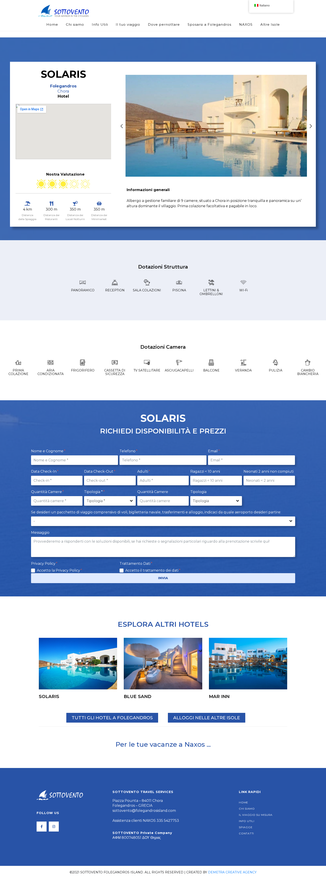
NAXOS (246, 24)
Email (213, 451)
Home (52, 24)
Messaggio (40, 532)
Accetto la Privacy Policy (59, 570)
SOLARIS (49, 696)
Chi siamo (75, 24)
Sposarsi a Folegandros (209, 24)
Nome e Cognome (47, 451)
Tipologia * (94, 492)
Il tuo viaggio (128, 24)
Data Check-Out (99, 471)
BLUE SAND (137, 696)
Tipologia (198, 492)
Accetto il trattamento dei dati (152, 570)
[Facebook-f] (42, 827)
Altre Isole (270, 24)
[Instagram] (54, 827)
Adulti (143, 471)
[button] (121, 126)
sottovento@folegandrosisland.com (144, 810)
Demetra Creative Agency (232, 872)
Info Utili (100, 24)
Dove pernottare (164, 24)
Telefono (128, 451)
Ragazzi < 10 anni (205, 471)
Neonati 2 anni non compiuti (269, 471)
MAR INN (219, 696)
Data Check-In (44, 471)
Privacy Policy (43, 563)
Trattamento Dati (135, 563)
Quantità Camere (47, 492)
